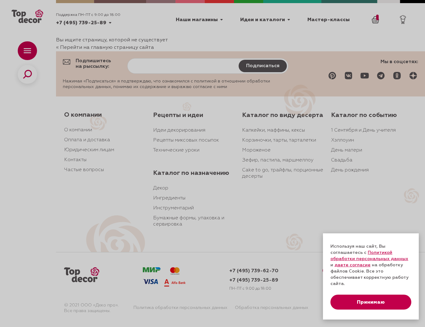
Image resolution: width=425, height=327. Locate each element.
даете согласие (352, 265)
